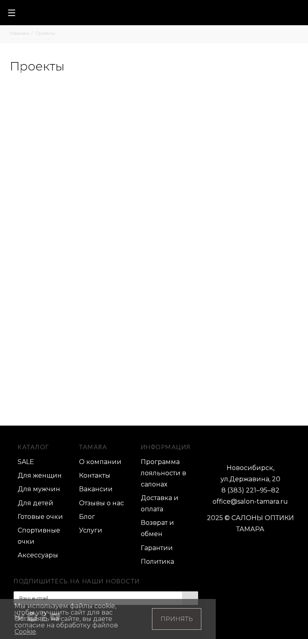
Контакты (94, 475)
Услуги (90, 530)
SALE (26, 462)
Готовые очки (40, 516)
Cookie (25, 631)
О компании (100, 462)
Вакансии (96, 489)
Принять (176, 619)
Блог (87, 516)
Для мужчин (39, 489)
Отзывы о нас (101, 503)
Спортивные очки (39, 535)
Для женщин (40, 475)
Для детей (35, 503)
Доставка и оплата (159, 503)
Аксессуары (38, 555)
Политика (157, 561)
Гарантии (157, 548)
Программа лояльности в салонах (163, 473)
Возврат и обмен (157, 528)
